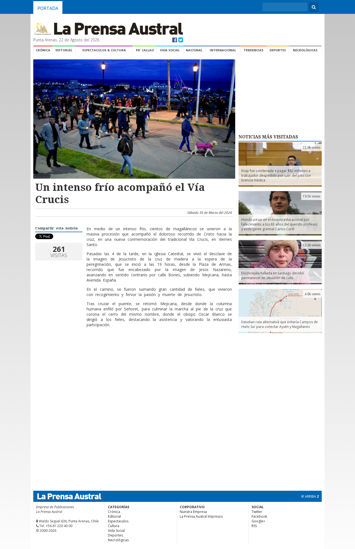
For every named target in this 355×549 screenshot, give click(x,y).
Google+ (258, 521)
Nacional (194, 50)
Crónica (43, 50)
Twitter (257, 511)
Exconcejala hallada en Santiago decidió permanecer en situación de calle (272, 275)
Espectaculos (118, 521)
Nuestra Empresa (193, 511)
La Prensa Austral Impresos (201, 516)
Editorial (63, 50)
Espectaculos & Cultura (104, 50)
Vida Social (170, 50)
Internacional (223, 50)
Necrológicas (305, 50)
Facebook (259, 516)
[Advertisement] (133, 349)
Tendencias (253, 50)
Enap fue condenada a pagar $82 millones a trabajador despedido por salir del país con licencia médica (276, 175)
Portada (47, 8)
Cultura (113, 525)
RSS (254, 525)
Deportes (278, 50)
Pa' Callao (145, 50)
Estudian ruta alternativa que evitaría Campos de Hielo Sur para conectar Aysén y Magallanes (279, 324)
